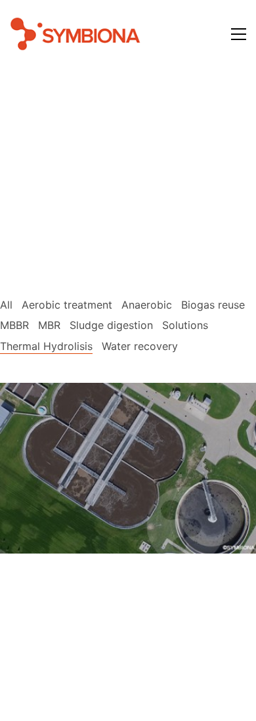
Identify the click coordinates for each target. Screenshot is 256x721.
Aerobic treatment (67, 304)
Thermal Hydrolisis (46, 346)
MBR (49, 325)
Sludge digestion (111, 325)
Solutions (185, 325)
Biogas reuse (213, 304)
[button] (238, 34)
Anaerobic (146, 304)
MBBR (14, 325)
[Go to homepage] (75, 34)
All (6, 304)
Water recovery (140, 346)
